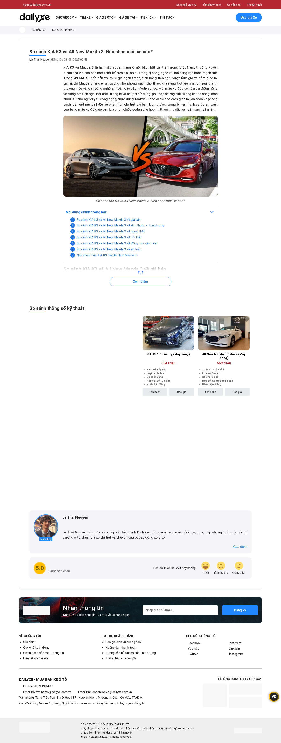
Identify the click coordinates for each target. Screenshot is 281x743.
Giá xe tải (127, 17)
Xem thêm (240, 547)
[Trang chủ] (22, 30)
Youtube (193, 648)
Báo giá (181, 392)
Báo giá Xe (249, 17)
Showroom (65, 17)
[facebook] (64, 524)
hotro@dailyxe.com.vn (37, 4)
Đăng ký (240, 610)
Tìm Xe (85, 17)
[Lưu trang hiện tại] (220, 17)
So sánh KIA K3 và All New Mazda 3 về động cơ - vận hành (117, 243)
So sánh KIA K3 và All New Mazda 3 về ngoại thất (111, 231)
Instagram (236, 654)
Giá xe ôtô (105, 17)
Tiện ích (147, 17)
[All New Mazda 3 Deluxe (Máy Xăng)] (224, 333)
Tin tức (165, 17)
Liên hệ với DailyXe (35, 658)
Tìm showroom (212, 4)
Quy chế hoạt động (36, 647)
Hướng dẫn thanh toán (121, 647)
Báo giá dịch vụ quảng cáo (123, 642)
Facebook (194, 643)
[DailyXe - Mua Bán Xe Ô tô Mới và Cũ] (34, 17)
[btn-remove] (191, 319)
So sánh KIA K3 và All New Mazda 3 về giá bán (108, 220)
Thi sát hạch (254, 4)
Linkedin (234, 648)
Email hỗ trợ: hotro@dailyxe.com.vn (47, 692)
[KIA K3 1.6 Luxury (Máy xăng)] (168, 333)
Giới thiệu (29, 642)
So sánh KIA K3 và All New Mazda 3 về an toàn (109, 249)
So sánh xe (234, 4)
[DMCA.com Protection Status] (248, 730)
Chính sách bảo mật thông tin (43, 653)
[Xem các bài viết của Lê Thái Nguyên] (46, 526)
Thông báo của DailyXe (121, 658)
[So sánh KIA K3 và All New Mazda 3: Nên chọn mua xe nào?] (140, 156)
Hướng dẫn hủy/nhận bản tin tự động (131, 653)
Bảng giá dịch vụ (186, 4)
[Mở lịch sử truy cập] (229, 17)
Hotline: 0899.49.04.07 (38, 686)
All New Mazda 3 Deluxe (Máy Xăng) (224, 356)
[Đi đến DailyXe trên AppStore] (245, 702)
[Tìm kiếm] (212, 17)
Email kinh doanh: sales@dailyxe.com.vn (105, 692)
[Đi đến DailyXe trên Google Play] (245, 689)
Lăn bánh (155, 392)
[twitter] (70, 524)
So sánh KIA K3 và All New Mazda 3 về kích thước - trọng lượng (120, 225)
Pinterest (235, 643)
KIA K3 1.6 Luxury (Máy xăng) (168, 354)
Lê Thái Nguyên (39, 60)
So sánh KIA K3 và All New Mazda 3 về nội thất (109, 237)
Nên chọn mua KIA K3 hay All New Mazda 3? (107, 255)
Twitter (193, 654)
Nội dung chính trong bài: (86, 212)
